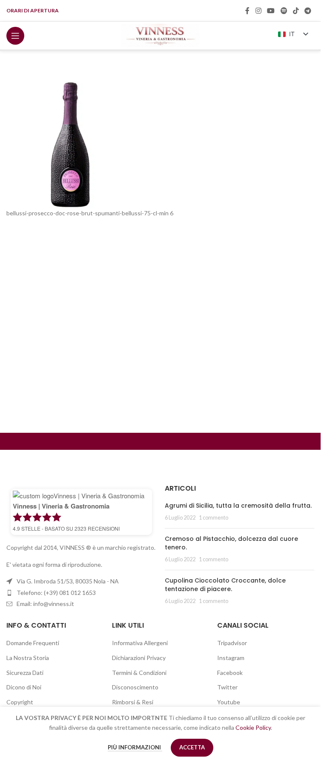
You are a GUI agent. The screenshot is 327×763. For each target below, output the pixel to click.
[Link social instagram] (258, 10)
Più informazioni (135, 747)
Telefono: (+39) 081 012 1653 (56, 592)
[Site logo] (160, 34)
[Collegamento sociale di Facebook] (247, 10)
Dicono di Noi (23, 687)
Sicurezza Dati (24, 672)
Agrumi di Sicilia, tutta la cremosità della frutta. (238, 505)
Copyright (19, 702)
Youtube (228, 702)
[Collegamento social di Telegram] (308, 10)
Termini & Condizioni (139, 672)
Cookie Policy (253, 727)
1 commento (213, 517)
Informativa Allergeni (140, 642)
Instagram (230, 657)
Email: (45, 603)
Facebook (230, 672)
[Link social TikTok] (295, 10)
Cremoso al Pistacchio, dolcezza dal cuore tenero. (231, 543)
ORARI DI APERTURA (32, 10)
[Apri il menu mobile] (15, 35)
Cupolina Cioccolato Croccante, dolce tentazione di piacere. (225, 584)
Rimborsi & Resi (132, 702)
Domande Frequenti (32, 642)
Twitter (227, 687)
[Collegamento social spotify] (284, 10)
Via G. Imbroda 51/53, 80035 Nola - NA (68, 581)
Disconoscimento (135, 687)
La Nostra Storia (27, 657)
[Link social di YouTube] (271, 10)
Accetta (192, 747)
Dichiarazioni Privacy (139, 657)
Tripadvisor (232, 642)
